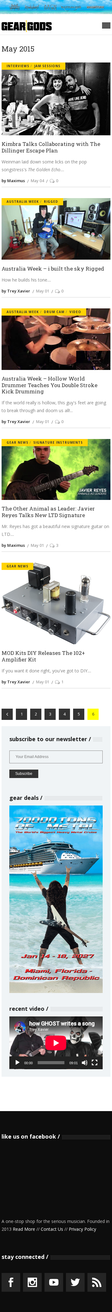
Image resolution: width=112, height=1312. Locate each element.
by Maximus (13, 180)
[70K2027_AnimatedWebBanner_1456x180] (56, 12)
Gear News (17, 442)
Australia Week (23, 201)
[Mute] (85, 1063)
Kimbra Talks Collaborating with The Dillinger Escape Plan (51, 147)
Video (75, 312)
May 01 (42, 291)
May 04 (37, 180)
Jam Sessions (47, 66)
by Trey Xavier (16, 291)
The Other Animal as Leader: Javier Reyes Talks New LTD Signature (48, 512)
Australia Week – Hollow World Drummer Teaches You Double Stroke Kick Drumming (49, 385)
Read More (24, 1229)
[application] (56, 1042)
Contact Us (52, 1229)
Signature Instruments (58, 442)
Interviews (18, 66)
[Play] (17, 1063)
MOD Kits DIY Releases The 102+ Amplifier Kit (43, 656)
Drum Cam (54, 312)
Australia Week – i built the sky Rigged (53, 269)
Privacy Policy (82, 1229)
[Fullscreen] (94, 1063)
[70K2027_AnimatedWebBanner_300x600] (56, 991)
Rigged (51, 201)
